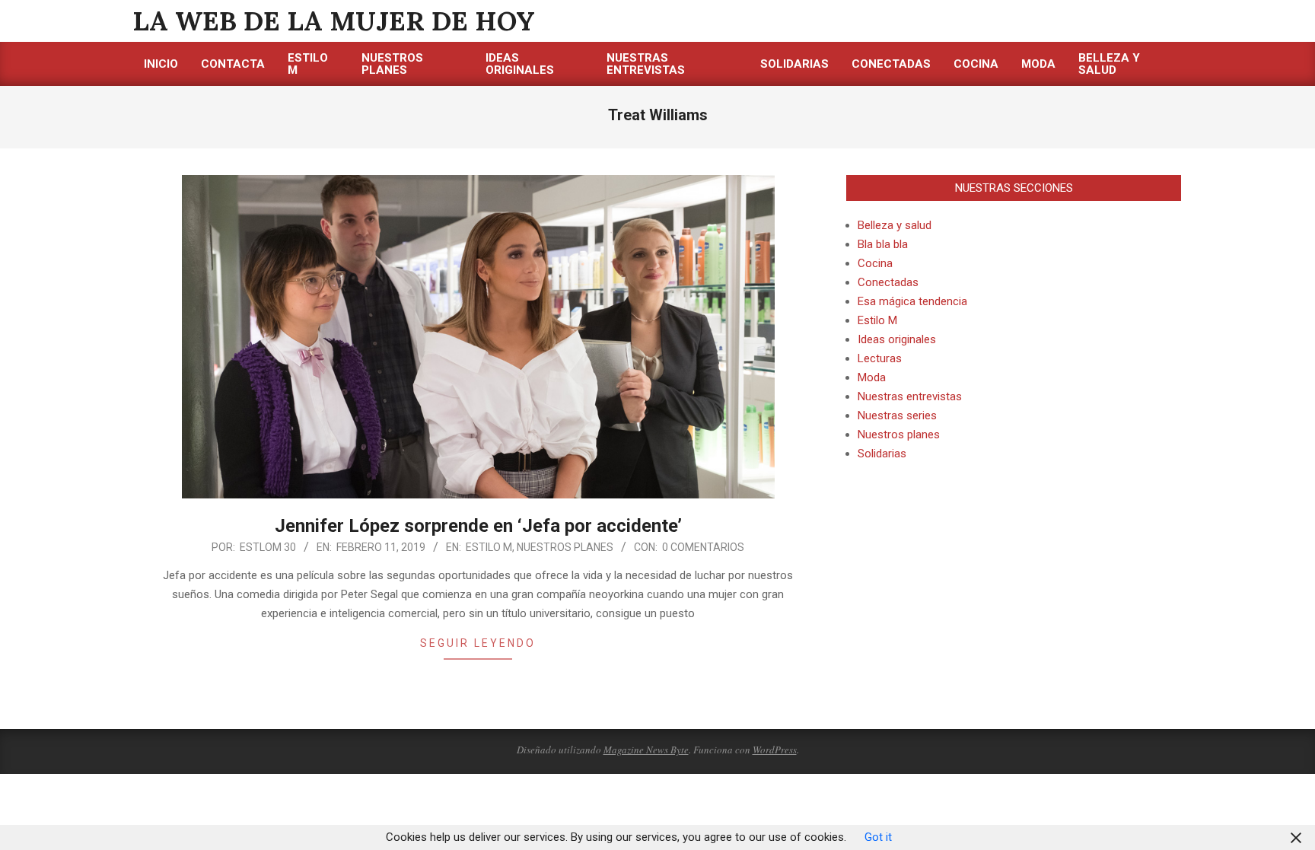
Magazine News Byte (646, 749)
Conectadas (888, 282)
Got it (878, 837)
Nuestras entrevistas (910, 396)
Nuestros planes (565, 547)
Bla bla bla (883, 244)
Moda (872, 377)
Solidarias (882, 453)
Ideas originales (897, 339)
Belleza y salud (894, 225)
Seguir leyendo (478, 643)
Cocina (875, 263)
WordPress (775, 749)
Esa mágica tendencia (912, 301)
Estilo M (489, 547)
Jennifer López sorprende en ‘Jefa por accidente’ (478, 525)
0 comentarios (703, 547)
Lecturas (880, 358)
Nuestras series (897, 415)
